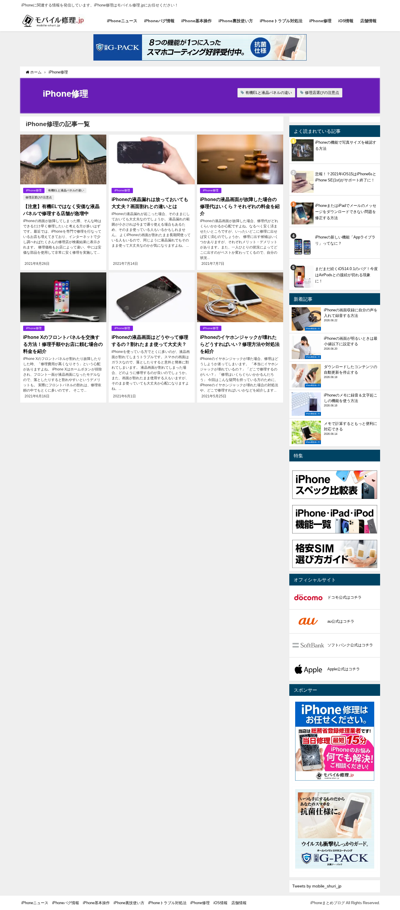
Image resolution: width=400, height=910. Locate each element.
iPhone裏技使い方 (235, 21)
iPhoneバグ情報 (159, 21)
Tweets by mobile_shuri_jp (316, 886)
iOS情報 (345, 21)
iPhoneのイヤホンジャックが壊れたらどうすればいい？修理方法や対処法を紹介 (240, 344)
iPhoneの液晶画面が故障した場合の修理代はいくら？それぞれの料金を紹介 (240, 206)
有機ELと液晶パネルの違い (268, 93)
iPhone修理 (320, 21)
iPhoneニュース (122, 21)
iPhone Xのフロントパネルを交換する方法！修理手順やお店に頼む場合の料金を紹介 (63, 344)
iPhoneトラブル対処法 (281, 21)
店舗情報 (368, 21)
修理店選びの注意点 (322, 93)
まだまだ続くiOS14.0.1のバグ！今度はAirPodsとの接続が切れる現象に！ (346, 275)
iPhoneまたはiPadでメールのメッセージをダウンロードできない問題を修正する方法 (345, 212)
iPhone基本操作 (196, 21)
